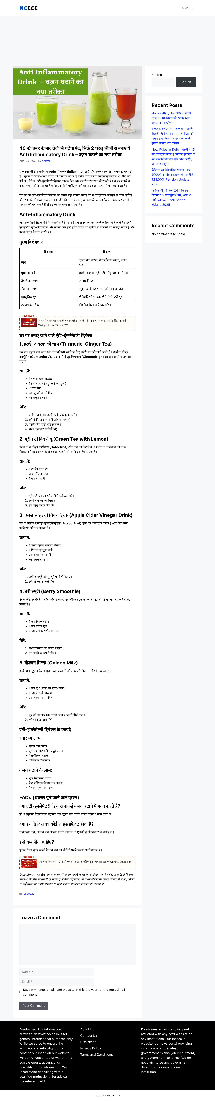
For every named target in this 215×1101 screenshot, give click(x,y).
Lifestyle (29, 893)
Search (157, 75)
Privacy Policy (90, 1048)
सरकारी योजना (186, 7)
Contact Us (88, 1036)
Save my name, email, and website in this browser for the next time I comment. (74, 992)
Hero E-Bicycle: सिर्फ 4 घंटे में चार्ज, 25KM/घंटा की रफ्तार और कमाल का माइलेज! (171, 118)
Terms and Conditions (96, 1054)
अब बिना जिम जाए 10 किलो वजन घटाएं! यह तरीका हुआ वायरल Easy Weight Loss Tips (85, 861)
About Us (87, 1029)
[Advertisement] (107, 39)
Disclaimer (88, 1042)
